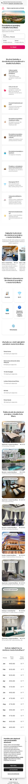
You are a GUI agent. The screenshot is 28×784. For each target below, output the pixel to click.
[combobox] (13, 37)
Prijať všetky (13, 765)
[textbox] (7, 42)
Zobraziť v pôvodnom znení (16, 3)
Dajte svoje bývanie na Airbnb (15, 8)
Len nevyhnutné (13, 769)
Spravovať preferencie (13, 774)
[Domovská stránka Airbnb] (3, 8)
